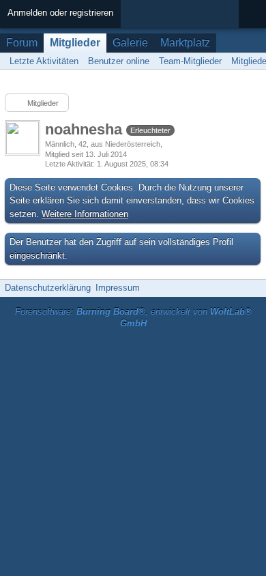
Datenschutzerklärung (48, 288)
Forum (22, 42)
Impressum (117, 288)
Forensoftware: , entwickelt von (133, 317)
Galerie (130, 42)
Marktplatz (185, 42)
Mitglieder (75, 42)
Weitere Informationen (85, 214)
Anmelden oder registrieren (60, 13)
